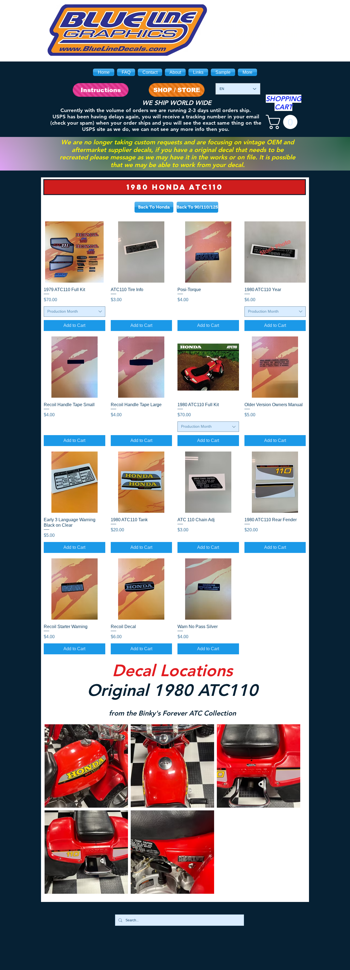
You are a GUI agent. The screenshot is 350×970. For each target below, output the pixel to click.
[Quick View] (74, 252)
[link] (283, 122)
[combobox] (74, 311)
